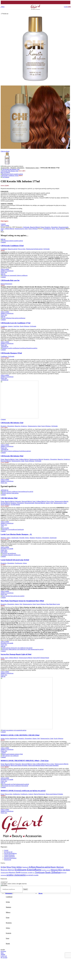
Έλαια (42, 227)
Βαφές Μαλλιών (57, 867)
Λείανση (30, 794)
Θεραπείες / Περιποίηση (17, 167)
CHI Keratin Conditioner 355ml (10, 175)
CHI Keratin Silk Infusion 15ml (9, 171)
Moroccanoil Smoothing (52, 765)
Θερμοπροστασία (63, 227)
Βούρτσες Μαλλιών (7, 870)
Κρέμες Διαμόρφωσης (11, 738)
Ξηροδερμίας (15, 537)
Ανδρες (19, 867)
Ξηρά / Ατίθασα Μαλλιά (7, 228)
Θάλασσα (54, 870)
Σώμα (34, 872)
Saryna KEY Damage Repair (41, 657)
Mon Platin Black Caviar (53, 604)
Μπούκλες (12, 872)
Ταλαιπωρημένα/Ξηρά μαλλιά (34, 249)
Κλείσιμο (3, 951)
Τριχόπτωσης (18, 563)
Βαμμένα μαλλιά (12, 249)
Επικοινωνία (7, 859)
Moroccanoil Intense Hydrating (19, 765)
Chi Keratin (26, 227)
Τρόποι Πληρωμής (9, 855)
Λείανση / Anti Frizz (13, 326)
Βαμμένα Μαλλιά (35, 227)
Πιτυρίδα (21, 537)
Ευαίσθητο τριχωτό (46, 870)
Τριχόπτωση (40, 872)
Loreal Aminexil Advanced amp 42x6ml (15, 560)
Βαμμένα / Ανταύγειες (21, 426)
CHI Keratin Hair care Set (10, 280)
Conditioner (4, 249)
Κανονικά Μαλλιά (6, 461)
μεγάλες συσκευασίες (16, 875)
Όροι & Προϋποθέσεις (10, 853)
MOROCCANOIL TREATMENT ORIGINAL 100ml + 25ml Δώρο (25, 761)
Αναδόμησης (16, 794)
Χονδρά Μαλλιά (5, 503)
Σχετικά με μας (8, 852)
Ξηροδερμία (53, 537)
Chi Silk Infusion (15, 504)
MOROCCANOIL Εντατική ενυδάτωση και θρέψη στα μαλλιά (23, 791)
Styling (3, 738)
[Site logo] (35, 9)
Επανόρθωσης (47, 228)
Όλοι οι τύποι (21, 249)
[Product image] (9, 493)
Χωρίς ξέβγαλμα (32, 228)
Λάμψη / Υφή (49, 503)
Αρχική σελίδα (5, 167)
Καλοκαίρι (18, 501)
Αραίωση (25, 867)
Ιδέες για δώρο (64, 870)
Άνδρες (9, 537)
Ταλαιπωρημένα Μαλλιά (36, 459)
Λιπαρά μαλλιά (5, 872)
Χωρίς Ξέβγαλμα (60, 228)
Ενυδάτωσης (24, 794)
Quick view (4, 272)
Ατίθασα (32, 867)
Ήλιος (53, 228)
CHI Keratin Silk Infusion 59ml (12, 456)
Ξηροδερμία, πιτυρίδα (26, 872)
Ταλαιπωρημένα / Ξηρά (32, 167)
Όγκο (14, 867)
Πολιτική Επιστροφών (10, 858)
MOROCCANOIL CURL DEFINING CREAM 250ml (20, 735)
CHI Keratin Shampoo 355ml (11, 353)
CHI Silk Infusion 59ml (9, 498)
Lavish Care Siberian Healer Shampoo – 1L (16, 534)
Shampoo (3, 537)
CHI (2, 230)
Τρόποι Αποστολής (9, 856)
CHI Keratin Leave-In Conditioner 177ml (15, 323)
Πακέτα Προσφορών (6, 283)
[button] (7, 548)
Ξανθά (18, 872)
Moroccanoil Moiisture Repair (36, 765)
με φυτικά (29, 875)
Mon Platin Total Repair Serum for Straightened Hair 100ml (22, 601)
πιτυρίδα (35, 875)
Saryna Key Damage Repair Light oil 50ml (16, 654)
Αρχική (6, 850)
